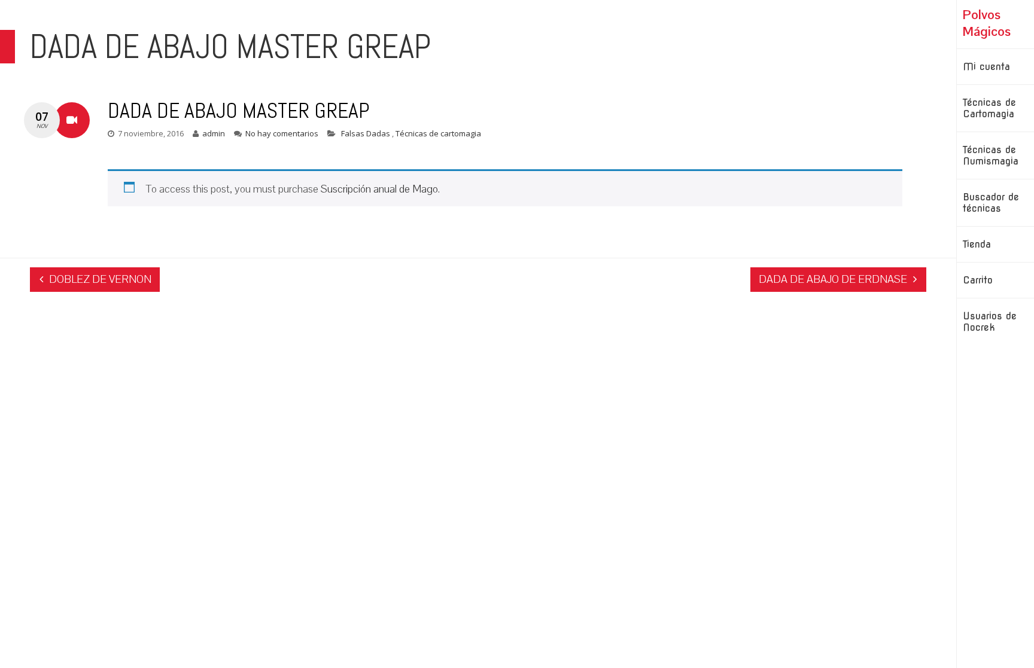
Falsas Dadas (366, 133)
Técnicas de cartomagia (438, 133)
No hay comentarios (281, 133)
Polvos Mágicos (987, 22)
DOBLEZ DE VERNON (100, 279)
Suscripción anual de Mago (379, 189)
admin (213, 133)
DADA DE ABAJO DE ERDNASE (833, 279)
